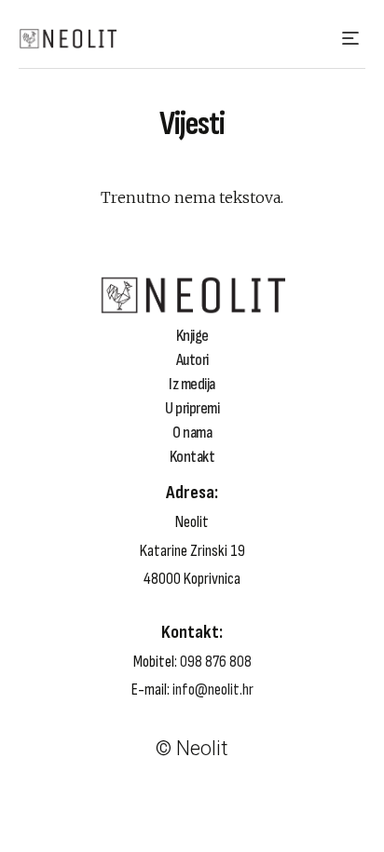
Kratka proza (88, 710)
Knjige (192, 336)
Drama (68, 724)
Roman (69, 697)
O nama (192, 433)
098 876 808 (216, 661)
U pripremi (192, 408)
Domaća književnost (112, 670)
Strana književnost (107, 683)
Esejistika (77, 751)
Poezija (69, 737)
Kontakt (192, 457)
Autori (192, 360)
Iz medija (192, 384)
